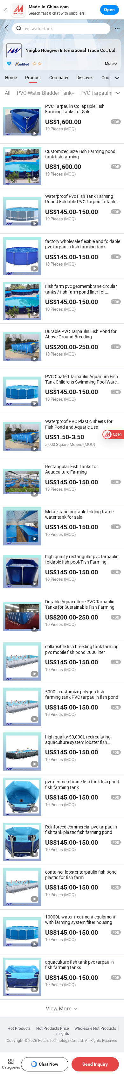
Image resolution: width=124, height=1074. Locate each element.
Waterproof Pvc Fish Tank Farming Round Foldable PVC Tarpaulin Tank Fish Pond (80, 201)
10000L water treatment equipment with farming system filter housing (80, 919)
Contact (109, 77)
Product (33, 77)
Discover (84, 77)
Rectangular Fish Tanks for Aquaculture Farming (71, 469)
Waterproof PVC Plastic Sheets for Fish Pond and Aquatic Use (79, 424)
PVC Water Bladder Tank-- (45, 92)
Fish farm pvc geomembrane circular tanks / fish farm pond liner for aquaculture (81, 291)
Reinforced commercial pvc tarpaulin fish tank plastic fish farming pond (81, 829)
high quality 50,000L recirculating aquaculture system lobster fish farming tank (78, 742)
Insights (62, 1033)
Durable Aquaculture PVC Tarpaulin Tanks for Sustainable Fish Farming (79, 604)
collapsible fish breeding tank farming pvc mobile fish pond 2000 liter (82, 649)
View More (59, 1008)
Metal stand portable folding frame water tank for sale (79, 514)
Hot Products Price (52, 1028)
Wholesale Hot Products (95, 1028)
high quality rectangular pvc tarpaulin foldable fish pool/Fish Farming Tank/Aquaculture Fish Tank (82, 561)
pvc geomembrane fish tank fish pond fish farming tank (82, 784)
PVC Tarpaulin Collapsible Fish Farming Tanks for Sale (75, 108)
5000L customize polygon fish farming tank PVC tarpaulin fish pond (81, 694)
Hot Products (19, 1028)
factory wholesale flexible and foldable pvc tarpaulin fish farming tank (82, 244)
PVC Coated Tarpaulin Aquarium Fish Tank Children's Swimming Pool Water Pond (81, 381)
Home (11, 77)
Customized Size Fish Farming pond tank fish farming (80, 154)
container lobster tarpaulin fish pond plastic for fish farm (81, 874)
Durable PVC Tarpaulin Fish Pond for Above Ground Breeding (81, 334)
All (7, 92)
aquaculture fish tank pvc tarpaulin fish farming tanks (79, 964)
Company (58, 77)
